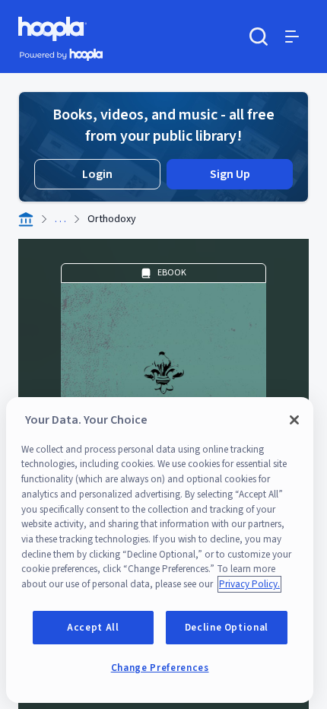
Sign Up (230, 174)
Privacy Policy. (249, 584)
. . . (60, 219)
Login (97, 174)
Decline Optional (227, 627)
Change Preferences (160, 668)
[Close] (294, 420)
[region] (159, 550)
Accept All (93, 627)
